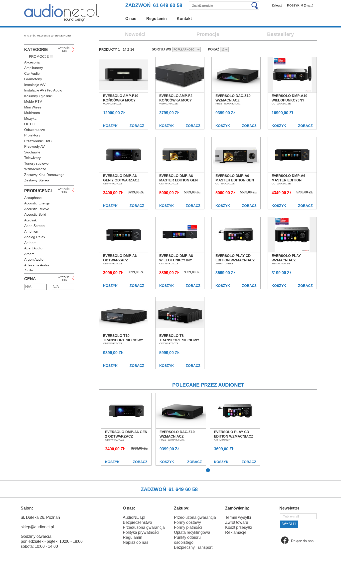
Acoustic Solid (35, 214)
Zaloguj (277, 5)
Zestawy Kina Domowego (44, 175)
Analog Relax (34, 237)
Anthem (30, 243)
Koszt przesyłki (238, 527)
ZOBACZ (137, 126)
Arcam (29, 254)
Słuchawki (32, 152)
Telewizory (32, 158)
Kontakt (184, 18)
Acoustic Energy (37, 203)
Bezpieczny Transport (193, 547)
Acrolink (30, 220)
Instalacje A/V (34, 85)
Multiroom (32, 113)
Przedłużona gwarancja (144, 527)
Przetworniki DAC (38, 141)
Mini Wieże (32, 107)
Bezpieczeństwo (137, 522)
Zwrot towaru (236, 522)
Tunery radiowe (36, 163)
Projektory (32, 135)
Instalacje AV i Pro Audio (43, 90)
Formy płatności (188, 527)
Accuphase (33, 198)
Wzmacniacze (35, 169)
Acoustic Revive (36, 209)
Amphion (31, 231)
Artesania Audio (36, 265)
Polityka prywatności (141, 532)
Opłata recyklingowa (192, 532)
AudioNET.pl (134, 517)
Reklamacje (235, 532)
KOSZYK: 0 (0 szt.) (300, 5)
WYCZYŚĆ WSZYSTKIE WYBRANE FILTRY (47, 35)
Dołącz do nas (302, 541)
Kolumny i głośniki (38, 96)
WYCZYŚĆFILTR (64, 49)
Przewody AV (34, 146)
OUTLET (31, 124)
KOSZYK (110, 126)
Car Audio (32, 73)
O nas (130, 18)
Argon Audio (33, 259)
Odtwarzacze (34, 130)
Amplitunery (33, 68)
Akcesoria (32, 62)
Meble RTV (33, 101)
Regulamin (156, 18)
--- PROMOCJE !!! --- (40, 56)
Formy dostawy (187, 522)
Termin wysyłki (238, 517)
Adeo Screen (34, 226)
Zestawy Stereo (36, 180)
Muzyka (30, 118)
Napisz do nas (135, 542)
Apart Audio (33, 248)
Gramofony (33, 79)
